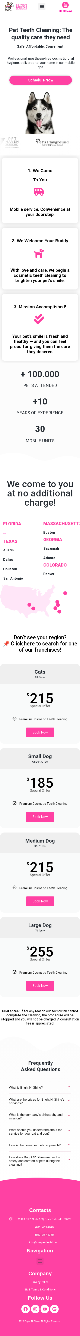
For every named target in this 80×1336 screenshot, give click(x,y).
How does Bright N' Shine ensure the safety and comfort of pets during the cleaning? (40, 1160)
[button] (41, 6)
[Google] (54, 1309)
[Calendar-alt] (65, 5)
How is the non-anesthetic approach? (40, 1145)
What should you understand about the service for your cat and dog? (40, 1131)
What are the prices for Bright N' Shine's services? (40, 1101)
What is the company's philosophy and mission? (40, 1116)
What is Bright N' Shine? (40, 1087)
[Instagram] (35, 1309)
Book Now (65, 11)
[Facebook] (25, 1309)
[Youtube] (45, 1309)
